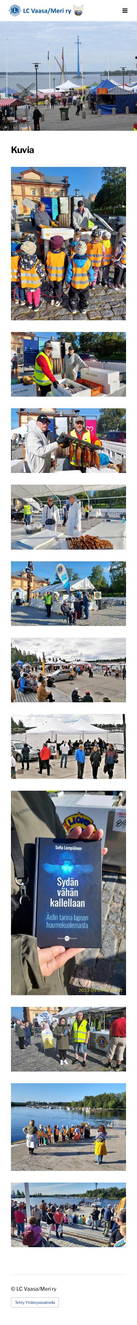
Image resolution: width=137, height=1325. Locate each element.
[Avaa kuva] (68, 593)
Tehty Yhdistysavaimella (35, 1302)
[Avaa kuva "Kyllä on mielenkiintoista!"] (68, 243)
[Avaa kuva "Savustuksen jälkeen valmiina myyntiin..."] (68, 440)
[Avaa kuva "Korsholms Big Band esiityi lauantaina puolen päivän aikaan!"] (68, 670)
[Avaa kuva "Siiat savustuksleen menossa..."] (68, 364)
